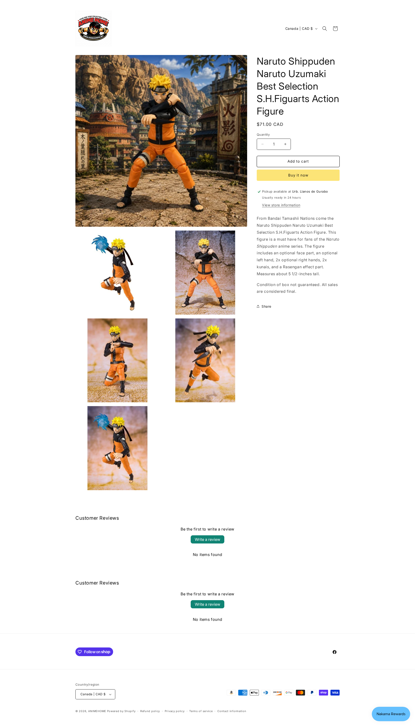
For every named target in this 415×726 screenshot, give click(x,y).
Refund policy (150, 711)
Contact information (231, 711)
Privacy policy (175, 711)
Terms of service (201, 711)
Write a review (207, 539)
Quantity (263, 134)
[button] (324, 28)
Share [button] (266, 306)
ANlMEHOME (97, 711)
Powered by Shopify (121, 711)
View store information (281, 205)
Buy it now (298, 175)
